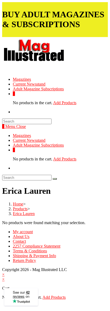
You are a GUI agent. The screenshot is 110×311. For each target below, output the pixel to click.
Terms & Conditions (30, 251)
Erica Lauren (24, 213)
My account (23, 231)
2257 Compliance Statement (36, 246)
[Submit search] (55, 179)
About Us (21, 236)
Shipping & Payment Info (34, 255)
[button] (47, 54)
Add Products (64, 102)
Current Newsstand (29, 140)
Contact (19, 241)
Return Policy (24, 260)
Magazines (22, 135)
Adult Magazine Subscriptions (38, 145)
